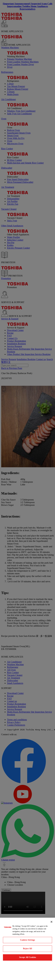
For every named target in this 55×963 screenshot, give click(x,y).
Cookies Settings (27, 940)
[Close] (51, 922)
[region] (27, 940)
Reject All (27, 948)
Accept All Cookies (27, 957)
